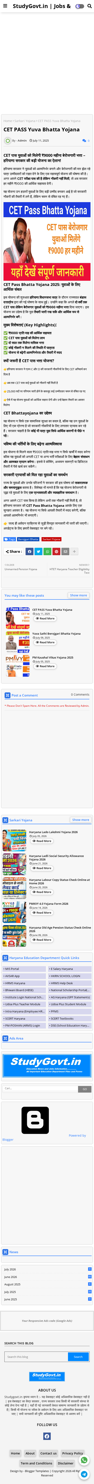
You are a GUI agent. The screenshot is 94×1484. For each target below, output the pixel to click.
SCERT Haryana (15, 1018)
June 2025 (47, 1299)
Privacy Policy (72, 1453)
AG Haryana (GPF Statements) (70, 997)
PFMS (54, 1011)
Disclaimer (65, 1463)
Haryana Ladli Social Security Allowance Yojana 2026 (56, 857)
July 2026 (47, 1269)
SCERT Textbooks (62, 1018)
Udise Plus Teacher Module (22, 1004)
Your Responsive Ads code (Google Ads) (47, 1321)
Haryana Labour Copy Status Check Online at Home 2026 (59, 881)
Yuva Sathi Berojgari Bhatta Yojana (56, 634)
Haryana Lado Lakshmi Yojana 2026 (53, 832)
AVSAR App (12, 976)
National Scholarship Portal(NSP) (71, 990)
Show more (78, 595)
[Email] (65, 551)
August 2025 (47, 1284)
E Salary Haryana (62, 969)
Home (7, 121)
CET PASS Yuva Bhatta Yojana (52, 610)
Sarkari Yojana (24, 121)
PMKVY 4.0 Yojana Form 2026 (48, 904)
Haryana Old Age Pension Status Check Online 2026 (60, 929)
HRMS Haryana (15, 983)
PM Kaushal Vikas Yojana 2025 (52, 657)
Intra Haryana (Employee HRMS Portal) (25, 1011)
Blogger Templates (37, 1471)
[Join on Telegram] (84, 1473)
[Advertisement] (47, 63)
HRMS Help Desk (62, 983)
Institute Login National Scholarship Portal (25, 997)
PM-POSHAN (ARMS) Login (22, 1025)
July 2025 (47, 1292)
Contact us (48, 1453)
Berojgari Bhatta (28, 539)
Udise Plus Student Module (68, 1004)
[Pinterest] (56, 551)
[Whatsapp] (47, 551)
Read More (47, 618)
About (30, 1453)
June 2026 (47, 1277)
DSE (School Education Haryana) (71, 1025)
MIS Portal (12, 969)
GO (85, 1089)
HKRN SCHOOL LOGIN (65, 976)
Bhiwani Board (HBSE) (19, 990)
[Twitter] (38, 551)
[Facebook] (29, 551)
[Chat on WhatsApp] (84, 1459)
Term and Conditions (36, 1463)
